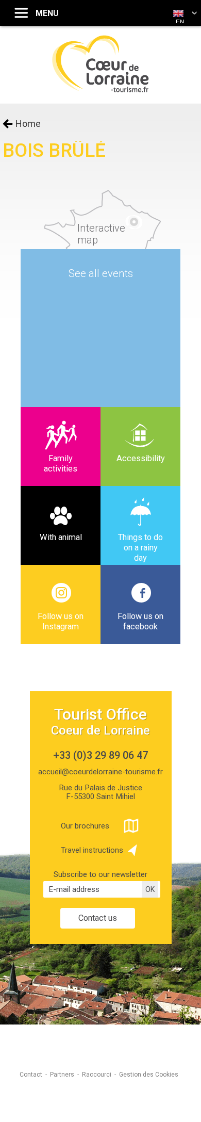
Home (28, 123)
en (180, 22)
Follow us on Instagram (60, 621)
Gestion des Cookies (148, 1074)
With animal (61, 537)
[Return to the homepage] (101, 91)
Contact (31, 1074)
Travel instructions (92, 850)
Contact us (97, 918)
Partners (62, 1074)
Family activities (60, 463)
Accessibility (140, 458)
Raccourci (96, 1074)
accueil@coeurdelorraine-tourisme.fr (100, 771)
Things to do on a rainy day (140, 547)
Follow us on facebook (140, 621)
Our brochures (85, 826)
